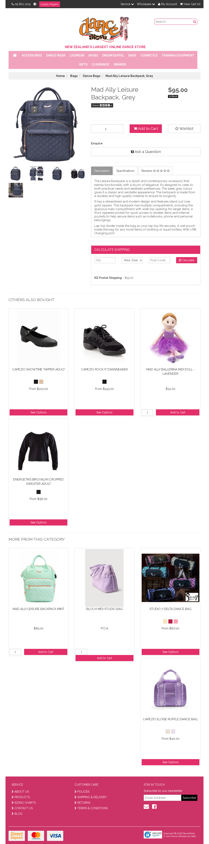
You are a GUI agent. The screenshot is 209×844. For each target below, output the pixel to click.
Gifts (83, 64)
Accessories (32, 55)
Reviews (147, 170)
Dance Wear (56, 55)
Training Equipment (178, 55)
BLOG (18, 813)
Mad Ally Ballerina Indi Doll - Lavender (170, 372)
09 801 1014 (23, 4)
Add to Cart (147, 128)
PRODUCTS (22, 797)
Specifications (125, 170)
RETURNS (83, 802)
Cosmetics (149, 55)
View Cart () (191, 4)
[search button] (194, 22)
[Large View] (16, 173)
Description (101, 170)
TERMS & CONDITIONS (92, 808)
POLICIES (83, 791)
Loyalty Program (50, 4)
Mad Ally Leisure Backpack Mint (38, 609)
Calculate (187, 260)
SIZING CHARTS (25, 802)
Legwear (77, 55)
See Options (38, 412)
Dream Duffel (113, 55)
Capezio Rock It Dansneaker (104, 369)
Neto (193, 836)
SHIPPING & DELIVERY (92, 797)
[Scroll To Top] (195, 832)
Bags (132, 55)
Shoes (93, 55)
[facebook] (154, 806)
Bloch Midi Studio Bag (104, 609)
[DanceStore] (104, 28)
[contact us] (146, 806)
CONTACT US (23, 808)
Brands (120, 64)
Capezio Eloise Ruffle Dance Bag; (170, 719)
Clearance (100, 64)
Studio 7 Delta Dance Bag (170, 609)
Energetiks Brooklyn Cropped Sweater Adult (38, 482)
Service (126, 4)
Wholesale (144, 4)
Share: (96, 105)
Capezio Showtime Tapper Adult (38, 369)
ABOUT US (21, 791)
